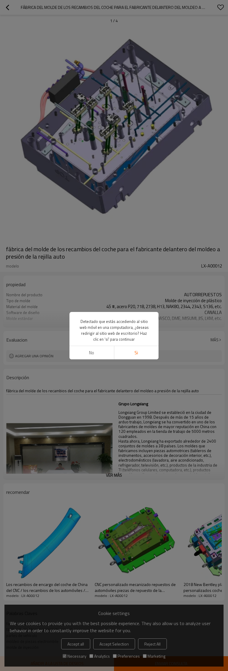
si (136, 352)
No (91, 352)
